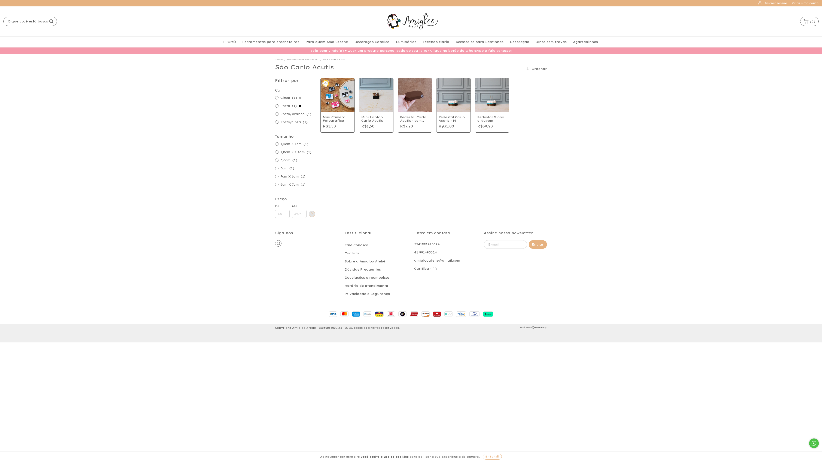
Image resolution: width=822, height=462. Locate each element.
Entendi (492, 456)
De (277, 206)
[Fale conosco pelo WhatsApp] (814, 443)
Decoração (519, 42)
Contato (352, 253)
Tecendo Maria (436, 42)
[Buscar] (51, 21)
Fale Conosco (356, 245)
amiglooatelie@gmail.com (437, 260)
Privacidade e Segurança (367, 294)
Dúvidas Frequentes (363, 269)
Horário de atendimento (366, 286)
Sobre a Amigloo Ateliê (365, 261)
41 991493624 (425, 252)
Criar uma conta (805, 3)
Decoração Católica (372, 42)
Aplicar (312, 214)
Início (279, 59)
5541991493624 (427, 244)
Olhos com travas (551, 42)
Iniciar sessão (776, 3)
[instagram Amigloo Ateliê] (278, 243)
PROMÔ (229, 42)
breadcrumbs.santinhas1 (303, 59)
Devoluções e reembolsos (367, 278)
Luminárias (406, 42)
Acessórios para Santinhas (479, 42)
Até (294, 206)
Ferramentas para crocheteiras (270, 42)
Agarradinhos (585, 42)
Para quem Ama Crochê (327, 42)
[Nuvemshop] (533, 328)
